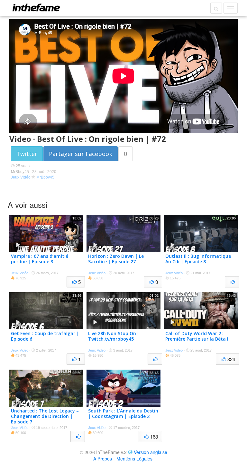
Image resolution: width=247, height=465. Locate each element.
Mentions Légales (134, 458)
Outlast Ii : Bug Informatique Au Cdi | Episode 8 (198, 259)
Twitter (26, 154)
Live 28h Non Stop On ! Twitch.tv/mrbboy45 (113, 336)
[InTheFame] (36, 7)
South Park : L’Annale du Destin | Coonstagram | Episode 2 (123, 413)
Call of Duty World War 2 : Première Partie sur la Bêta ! (196, 336)
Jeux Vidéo (21, 177)
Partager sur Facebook (80, 154)
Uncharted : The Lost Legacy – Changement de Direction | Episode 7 (45, 416)
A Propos (102, 458)
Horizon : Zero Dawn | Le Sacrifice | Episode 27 (116, 259)
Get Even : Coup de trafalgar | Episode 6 (45, 336)
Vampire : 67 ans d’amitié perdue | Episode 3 (39, 259)
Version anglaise (150, 452)
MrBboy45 (45, 177)
